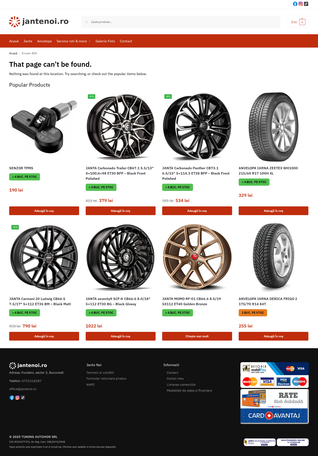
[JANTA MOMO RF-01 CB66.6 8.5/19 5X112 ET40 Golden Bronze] (197, 258)
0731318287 (32, 381)
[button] (298, 22)
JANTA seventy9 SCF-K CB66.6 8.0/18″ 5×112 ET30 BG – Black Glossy (118, 301)
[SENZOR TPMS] (44, 127)
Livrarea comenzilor (181, 384)
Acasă (13, 53)
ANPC (90, 384)
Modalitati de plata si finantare (189, 390)
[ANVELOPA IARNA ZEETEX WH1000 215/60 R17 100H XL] (274, 127)
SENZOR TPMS (21, 168)
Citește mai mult (197, 336)
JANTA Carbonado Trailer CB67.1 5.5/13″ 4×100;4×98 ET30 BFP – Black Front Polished (120, 173)
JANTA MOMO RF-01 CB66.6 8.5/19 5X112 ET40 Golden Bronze (191, 301)
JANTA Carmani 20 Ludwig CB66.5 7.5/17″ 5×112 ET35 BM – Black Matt (40, 301)
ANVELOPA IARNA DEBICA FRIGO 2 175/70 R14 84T (268, 301)
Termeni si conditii (100, 372)
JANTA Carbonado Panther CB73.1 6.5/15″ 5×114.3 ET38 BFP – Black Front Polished (195, 173)
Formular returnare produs (106, 378)
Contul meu (175, 378)
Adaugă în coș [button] (44, 211)
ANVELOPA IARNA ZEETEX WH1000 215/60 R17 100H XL (268, 170)
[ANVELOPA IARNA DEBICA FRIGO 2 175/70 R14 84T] (274, 258)
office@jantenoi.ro (22, 389)
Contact (172, 372)
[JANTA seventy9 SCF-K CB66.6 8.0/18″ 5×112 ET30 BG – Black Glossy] (121, 258)
